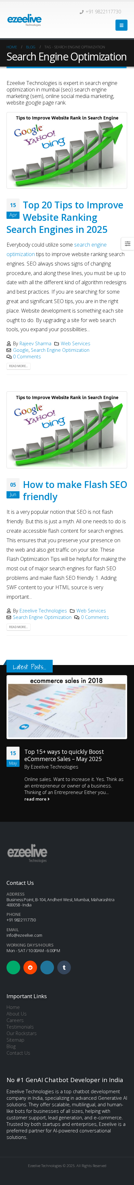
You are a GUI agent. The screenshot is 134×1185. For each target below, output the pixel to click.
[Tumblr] (64, 967)
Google (21, 350)
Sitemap (15, 1040)
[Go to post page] (67, 707)
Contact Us (18, 1053)
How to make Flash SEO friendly (75, 490)
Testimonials (20, 1027)
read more (35, 799)
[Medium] (13, 967)
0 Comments (27, 356)
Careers (15, 1020)
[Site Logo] (24, 20)
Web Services (75, 343)
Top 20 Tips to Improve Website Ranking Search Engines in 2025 (65, 216)
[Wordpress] (47, 967)
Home (13, 1007)
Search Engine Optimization (60, 350)
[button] (121, 25)
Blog (11, 1046)
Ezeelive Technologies (43, 611)
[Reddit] (30, 967)
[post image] (67, 150)
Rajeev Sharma (35, 343)
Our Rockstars (22, 1033)
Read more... (18, 366)
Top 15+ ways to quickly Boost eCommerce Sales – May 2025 (64, 755)
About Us (17, 1014)
